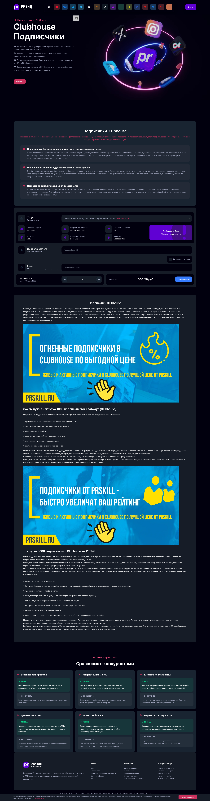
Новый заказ (129, 771)
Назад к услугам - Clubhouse (31, 20)
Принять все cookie (188, 797)
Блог (92, 768)
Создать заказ (184, 279)
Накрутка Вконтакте (166, 768)
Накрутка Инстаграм (166, 778)
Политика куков (38, 798)
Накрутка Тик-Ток (165, 776)
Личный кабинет (130, 768)
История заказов (131, 776)
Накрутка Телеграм (165, 771)
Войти (190, 7)
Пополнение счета (131, 773)
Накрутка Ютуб (164, 773)
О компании (95, 771)
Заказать (20, 81)
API (92, 778)
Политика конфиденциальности (103, 773)
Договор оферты (97, 776)
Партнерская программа (134, 778)
